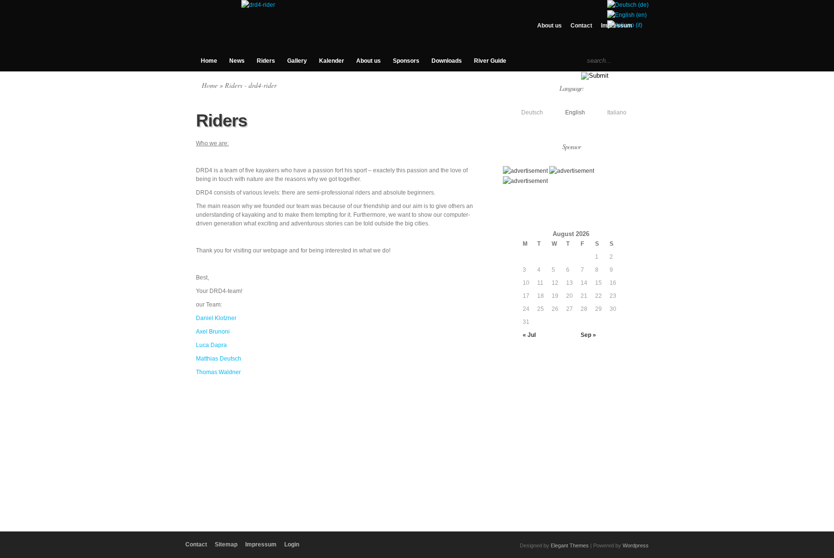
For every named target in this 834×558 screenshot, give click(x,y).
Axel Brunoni (213, 331)
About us (549, 25)
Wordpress (636, 545)
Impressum (616, 25)
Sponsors (406, 60)
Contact (581, 25)
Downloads (446, 60)
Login (291, 544)
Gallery (297, 60)
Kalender (331, 60)
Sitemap (226, 544)
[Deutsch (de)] (628, 4)
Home (209, 60)
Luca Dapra (211, 345)
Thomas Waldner (218, 372)
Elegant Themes (570, 545)
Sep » (588, 335)
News (237, 60)
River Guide (490, 60)
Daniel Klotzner (216, 318)
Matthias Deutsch (218, 358)
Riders (266, 60)
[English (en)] (627, 15)
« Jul (529, 335)
